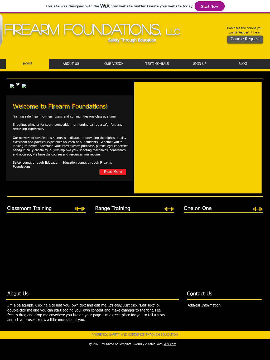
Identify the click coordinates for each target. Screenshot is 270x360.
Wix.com (170, 344)
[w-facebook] (24, 86)
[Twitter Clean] (18, 84)
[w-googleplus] (12, 86)
